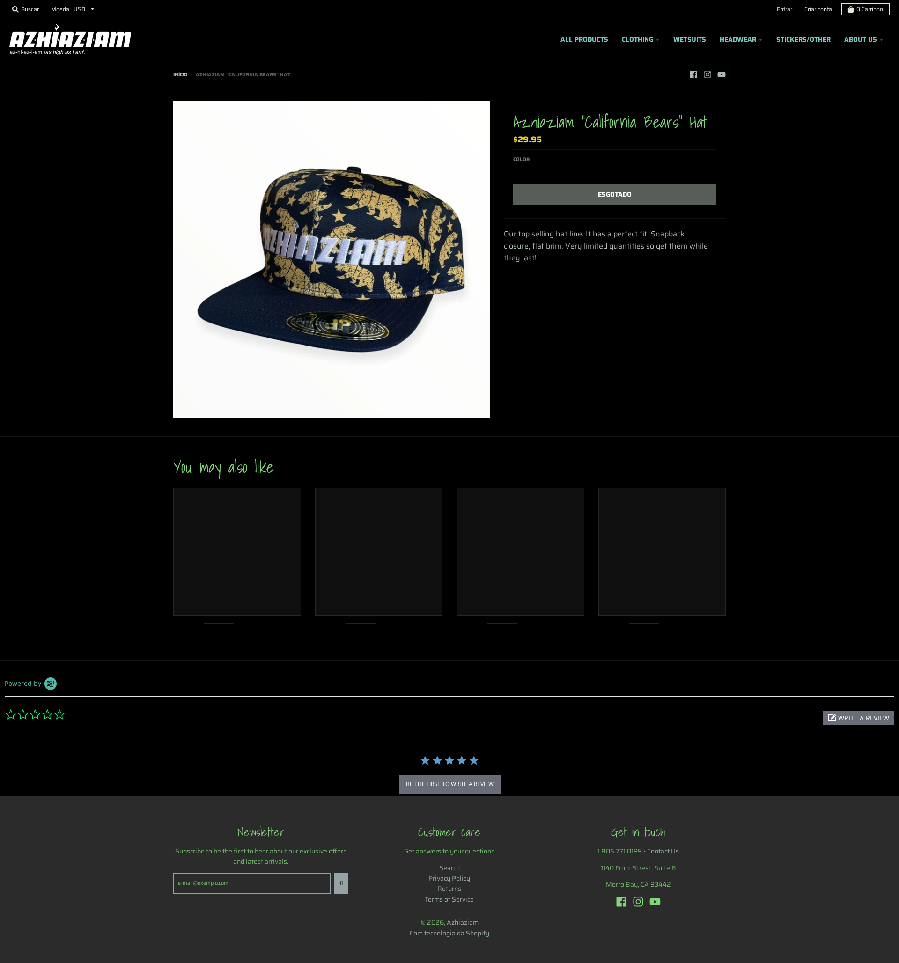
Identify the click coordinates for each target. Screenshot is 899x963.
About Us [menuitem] (860, 39)
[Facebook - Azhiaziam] (693, 74)
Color (521, 159)
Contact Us (663, 851)
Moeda (60, 9)
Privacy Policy (449, 878)
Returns (449, 888)
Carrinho (869, 9)
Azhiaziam (463, 922)
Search (449, 868)
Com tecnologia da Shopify (449, 933)
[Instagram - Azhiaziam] (707, 74)
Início (180, 75)
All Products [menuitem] (584, 39)
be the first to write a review (450, 784)
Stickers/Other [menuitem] (803, 39)
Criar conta (818, 9)
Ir (341, 883)
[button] (858, 718)
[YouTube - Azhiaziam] (721, 74)
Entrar (784, 9)
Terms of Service (449, 899)
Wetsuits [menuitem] (689, 39)
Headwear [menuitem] (738, 39)
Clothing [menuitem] (637, 39)
